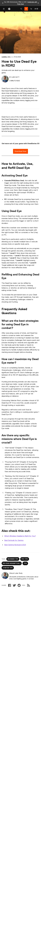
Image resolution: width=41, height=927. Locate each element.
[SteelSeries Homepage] (9, 9)
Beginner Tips (13, 559)
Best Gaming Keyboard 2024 (15, 545)
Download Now (20, 151)
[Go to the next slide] (38, 3)
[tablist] (21, 9)
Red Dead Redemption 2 (11, 563)
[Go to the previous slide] (3, 3)
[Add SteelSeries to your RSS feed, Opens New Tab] (28, 585)
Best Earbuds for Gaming (13, 540)
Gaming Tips (6, 57)
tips (25, 563)
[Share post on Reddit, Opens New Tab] (19, 585)
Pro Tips (24, 559)
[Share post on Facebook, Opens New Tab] (9, 585)
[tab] (21, 9)
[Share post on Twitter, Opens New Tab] (14, 585)
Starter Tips (8, 568)
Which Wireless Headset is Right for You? (20, 536)
